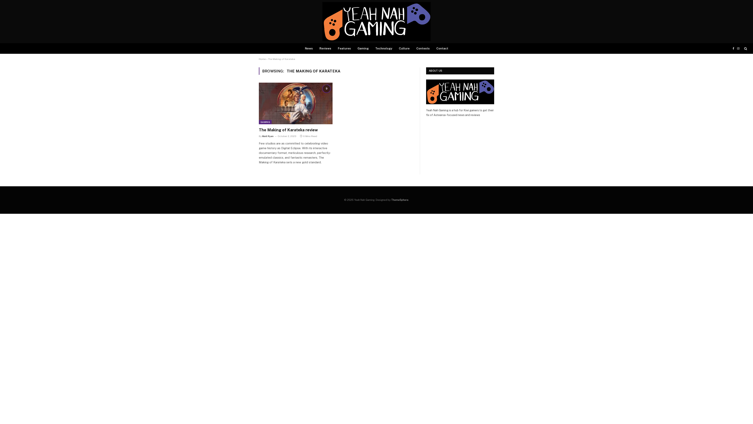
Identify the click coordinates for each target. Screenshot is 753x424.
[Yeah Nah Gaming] (376, 21)
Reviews (325, 48)
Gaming (363, 48)
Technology (383, 48)
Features (344, 48)
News (309, 48)
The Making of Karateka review (288, 130)
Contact (442, 48)
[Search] (745, 48)
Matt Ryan (268, 136)
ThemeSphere (399, 199)
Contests (423, 48)
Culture (404, 48)
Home (262, 59)
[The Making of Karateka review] (296, 103)
